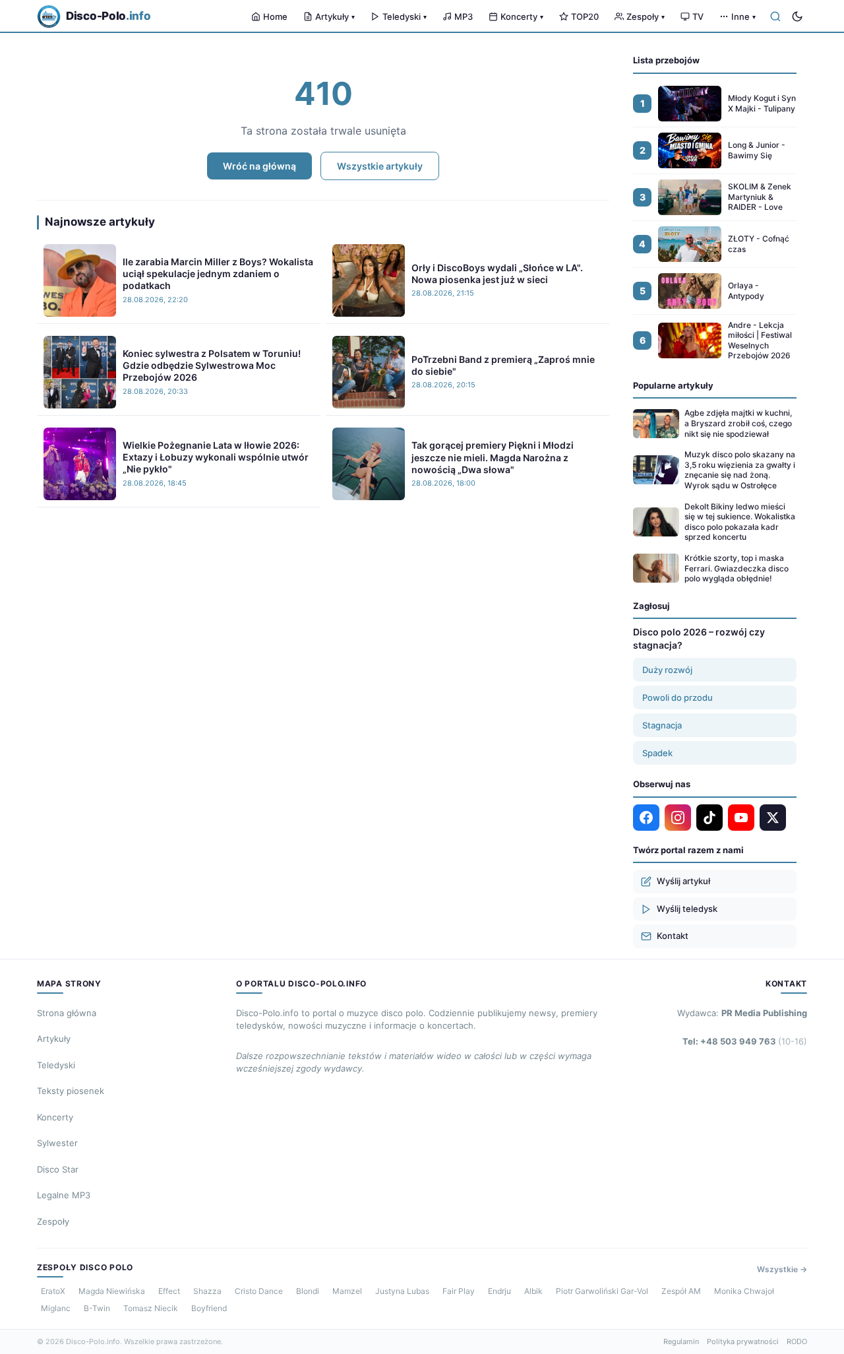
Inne (743, 16)
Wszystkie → (782, 1269)
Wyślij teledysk (687, 908)
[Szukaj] (775, 16)
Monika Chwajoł (744, 1291)
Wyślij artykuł (683, 881)
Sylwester (57, 1143)
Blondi (307, 1291)
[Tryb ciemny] (797, 16)
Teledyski (404, 16)
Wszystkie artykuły (380, 166)
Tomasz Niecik (150, 1308)
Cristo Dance (259, 1291)
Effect (169, 1291)
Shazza (207, 1291)
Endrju (499, 1291)
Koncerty (521, 16)
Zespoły (645, 16)
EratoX (53, 1291)
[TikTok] (709, 817)
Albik (533, 1291)
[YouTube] (741, 817)
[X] (773, 817)
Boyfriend (209, 1308)
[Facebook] (646, 817)
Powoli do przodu (677, 697)
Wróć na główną (259, 166)
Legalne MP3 (63, 1195)
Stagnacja (662, 725)
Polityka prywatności (743, 1341)
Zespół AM (681, 1291)
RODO (797, 1341)
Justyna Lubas (402, 1291)
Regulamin (681, 1341)
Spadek (657, 753)
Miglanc (56, 1308)
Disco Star (57, 1169)
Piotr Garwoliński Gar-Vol (602, 1291)
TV (698, 16)
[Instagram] (678, 817)
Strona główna (66, 1013)
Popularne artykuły (673, 385)
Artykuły (335, 16)
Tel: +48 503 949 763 (744, 1041)
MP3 (463, 16)
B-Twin (97, 1308)
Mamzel (347, 1291)
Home (275, 16)
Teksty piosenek (70, 1090)
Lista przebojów (666, 60)
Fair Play (458, 1291)
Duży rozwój (667, 669)
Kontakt (672, 935)
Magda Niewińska (111, 1291)
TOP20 (585, 16)
